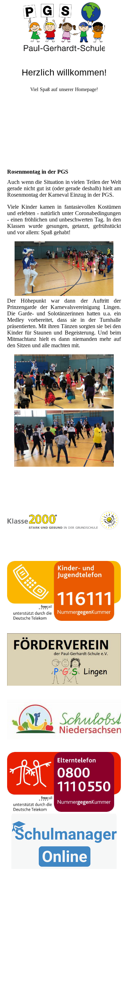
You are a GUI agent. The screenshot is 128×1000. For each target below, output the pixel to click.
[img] (64, 26)
